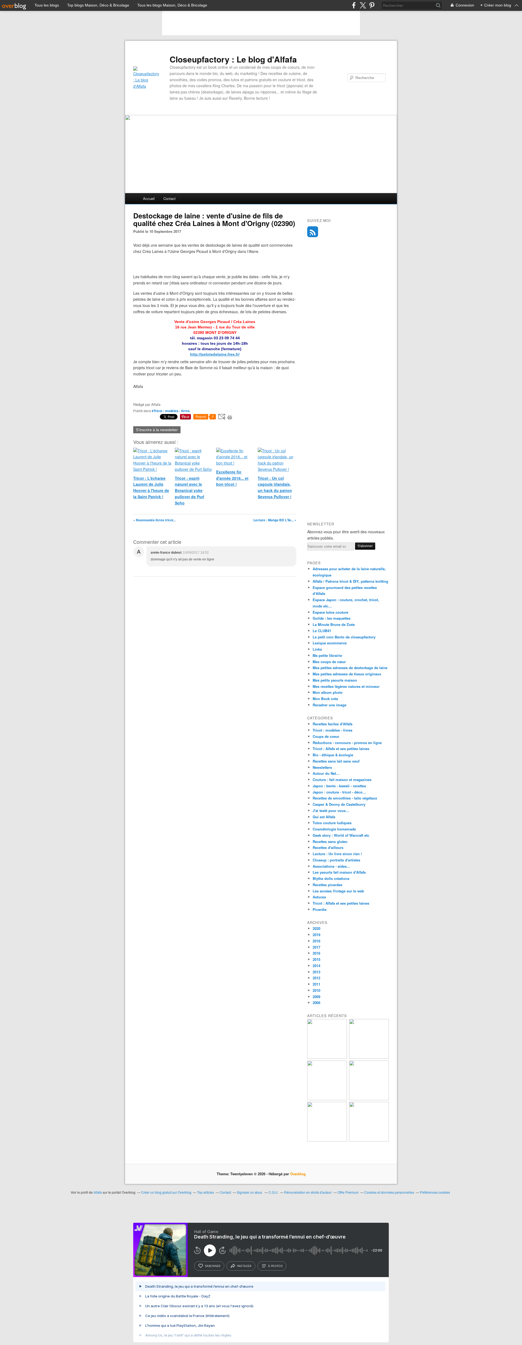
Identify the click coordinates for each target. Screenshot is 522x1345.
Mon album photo (328, 692)
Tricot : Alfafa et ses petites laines (341, 748)
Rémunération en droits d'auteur (308, 1192)
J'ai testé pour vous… (331, 810)
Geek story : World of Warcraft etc (341, 835)
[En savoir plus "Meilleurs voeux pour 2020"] (327, 1098)
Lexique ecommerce (330, 642)
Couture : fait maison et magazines (342, 779)
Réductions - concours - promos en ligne (347, 742)
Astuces (319, 896)
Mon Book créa (325, 698)
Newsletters (322, 767)
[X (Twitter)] (362, 5)
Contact (169, 198)
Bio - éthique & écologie (333, 754)
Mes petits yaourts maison (335, 680)
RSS (312, 231)
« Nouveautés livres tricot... (154, 520)
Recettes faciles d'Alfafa (332, 723)
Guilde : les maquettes (331, 618)
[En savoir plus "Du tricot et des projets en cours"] (369, 1140)
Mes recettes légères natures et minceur (346, 686)
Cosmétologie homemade (334, 829)
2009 (316, 996)
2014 (316, 965)
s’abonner (212, 1266)
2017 (316, 947)
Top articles (205, 1192)
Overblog (298, 1173)
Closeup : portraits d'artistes (336, 860)
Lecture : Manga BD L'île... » (274, 520)
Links (317, 649)
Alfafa (98, 1192)
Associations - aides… (331, 866)
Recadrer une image (329, 704)
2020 (316, 928)
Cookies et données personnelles (389, 1192)
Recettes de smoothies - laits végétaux (345, 798)
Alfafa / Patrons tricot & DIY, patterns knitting (350, 581)
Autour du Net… (326, 773)
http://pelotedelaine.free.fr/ (215, 354)
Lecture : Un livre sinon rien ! (337, 853)
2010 (316, 990)
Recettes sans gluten (330, 841)
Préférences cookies (435, 1192)
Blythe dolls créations (331, 878)
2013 (316, 971)
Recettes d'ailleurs (328, 847)
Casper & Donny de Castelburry (339, 804)
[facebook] (353, 5)
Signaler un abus (250, 1192)
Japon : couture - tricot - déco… (339, 792)
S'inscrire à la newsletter (157, 430)
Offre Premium (348, 1192)
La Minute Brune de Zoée (334, 624)
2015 (316, 959)
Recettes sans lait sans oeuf (336, 761)
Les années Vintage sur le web (338, 890)
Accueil (149, 198)
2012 (316, 977)
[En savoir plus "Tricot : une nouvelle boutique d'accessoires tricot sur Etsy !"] (327, 1140)
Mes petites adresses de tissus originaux (347, 673)
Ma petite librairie (327, 655)
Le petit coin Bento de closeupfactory (344, 636)
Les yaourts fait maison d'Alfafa (339, 872)
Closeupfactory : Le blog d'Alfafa (233, 59)
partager (244, 1266)
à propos (275, 1266)
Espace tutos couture (330, 612)
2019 (316, 934)
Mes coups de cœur (329, 661)
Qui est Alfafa (324, 816)
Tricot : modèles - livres (332, 730)
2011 (316, 984)
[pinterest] (371, 5)
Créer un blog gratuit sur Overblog (166, 1192)
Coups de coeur (326, 736)
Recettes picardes (327, 884)
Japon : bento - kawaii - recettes (339, 785)
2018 (316, 940)
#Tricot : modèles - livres (171, 410)
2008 (316, 1002)
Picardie (320, 909)
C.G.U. (273, 1192)
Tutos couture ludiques (332, 822)
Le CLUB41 (322, 630)
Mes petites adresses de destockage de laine (350, 667)
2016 (316, 953)
